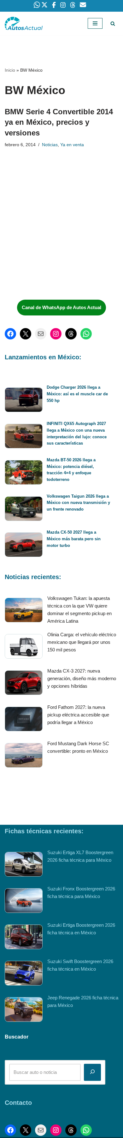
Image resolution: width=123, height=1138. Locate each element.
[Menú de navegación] (95, 23)
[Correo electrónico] (40, 333)
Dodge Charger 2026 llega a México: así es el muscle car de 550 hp (77, 394)
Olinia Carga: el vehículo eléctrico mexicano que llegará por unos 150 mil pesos (81, 642)
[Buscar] (112, 23)
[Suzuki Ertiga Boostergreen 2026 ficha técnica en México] (24, 938)
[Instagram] (56, 333)
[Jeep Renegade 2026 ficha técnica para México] (24, 1010)
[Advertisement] (52, 247)
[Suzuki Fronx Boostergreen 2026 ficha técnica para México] (24, 901)
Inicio (10, 70)
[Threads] (71, 333)
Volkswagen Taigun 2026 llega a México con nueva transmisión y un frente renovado (78, 503)
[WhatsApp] (86, 333)
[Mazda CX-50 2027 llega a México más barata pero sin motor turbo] (24, 545)
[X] (25, 333)
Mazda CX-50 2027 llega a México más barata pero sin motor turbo (74, 539)
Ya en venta (72, 144)
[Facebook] (10, 333)
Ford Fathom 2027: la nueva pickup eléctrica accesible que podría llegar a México (78, 714)
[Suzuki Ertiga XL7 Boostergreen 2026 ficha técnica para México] (24, 865)
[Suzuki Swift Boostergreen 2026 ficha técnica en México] (24, 974)
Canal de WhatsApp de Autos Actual (61, 307)
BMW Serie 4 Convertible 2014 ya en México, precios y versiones (59, 122)
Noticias (50, 144)
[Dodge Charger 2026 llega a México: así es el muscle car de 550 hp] (24, 400)
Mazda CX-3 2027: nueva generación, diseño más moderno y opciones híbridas (81, 678)
